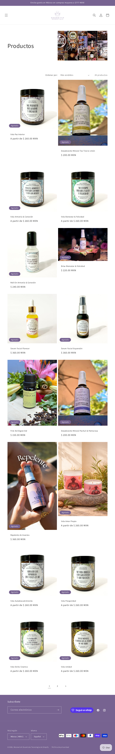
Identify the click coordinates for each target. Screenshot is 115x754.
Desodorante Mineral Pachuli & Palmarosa (79, 431)
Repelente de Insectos (19, 535)
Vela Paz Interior (17, 134)
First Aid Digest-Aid (18, 431)
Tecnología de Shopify (40, 747)
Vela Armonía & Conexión (21, 217)
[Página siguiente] (65, 686)
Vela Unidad (66, 667)
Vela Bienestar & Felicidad (72, 217)
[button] (6, 15)
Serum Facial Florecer (20, 348)
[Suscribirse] (58, 709)
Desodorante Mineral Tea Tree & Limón (78, 151)
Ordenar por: (51, 75)
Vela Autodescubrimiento (21, 601)
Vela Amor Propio (69, 521)
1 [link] (49, 686)
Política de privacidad (60, 747)
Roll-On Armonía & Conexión (23, 282)
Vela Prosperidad (68, 601)
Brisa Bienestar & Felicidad (73, 266)
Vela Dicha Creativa (19, 667)
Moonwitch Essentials (22, 747)
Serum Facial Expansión (71, 348)
